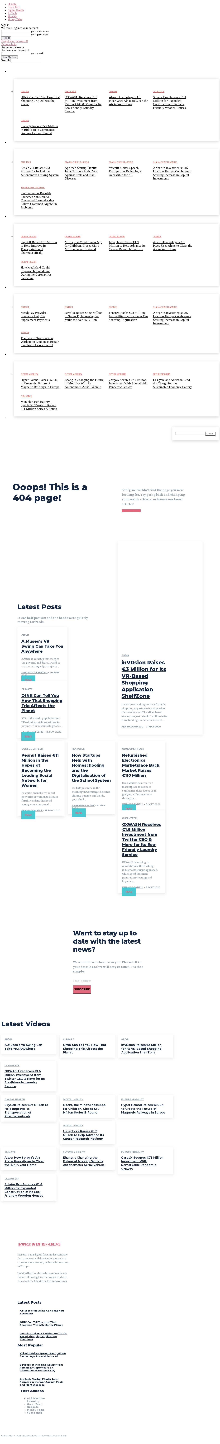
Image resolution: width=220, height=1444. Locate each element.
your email (37, 53)
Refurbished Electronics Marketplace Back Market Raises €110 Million (140, 765)
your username (40, 31)
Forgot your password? (14, 41)
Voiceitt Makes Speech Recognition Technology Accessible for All (43, 1355)
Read (28, 679)
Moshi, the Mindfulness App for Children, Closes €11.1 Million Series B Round (84, 1108)
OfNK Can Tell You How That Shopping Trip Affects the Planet (84, 1048)
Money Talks (15, 19)
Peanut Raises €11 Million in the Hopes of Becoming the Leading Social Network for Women (40, 770)
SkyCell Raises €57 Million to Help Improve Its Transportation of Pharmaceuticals (26, 1110)
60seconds (34, 1412)
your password (40, 34)
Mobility (12, 16)
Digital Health (16, 10)
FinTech (12, 13)
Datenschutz (8, 44)
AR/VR (25, 634)
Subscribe (82, 989)
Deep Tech (14, 7)
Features (78, 748)
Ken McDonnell (132, 726)
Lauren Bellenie (32, 731)
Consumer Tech (32, 748)
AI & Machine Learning (36, 1400)
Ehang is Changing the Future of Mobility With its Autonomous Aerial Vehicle (84, 1161)
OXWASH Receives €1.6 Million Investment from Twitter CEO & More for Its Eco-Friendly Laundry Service (141, 839)
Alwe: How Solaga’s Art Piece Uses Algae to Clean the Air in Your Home (24, 1161)
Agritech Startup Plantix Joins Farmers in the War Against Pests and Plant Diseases (41, 1382)
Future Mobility (132, 1099)
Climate (12, 4)
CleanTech (129, 818)
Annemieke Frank (83, 805)
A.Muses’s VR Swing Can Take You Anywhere (42, 646)
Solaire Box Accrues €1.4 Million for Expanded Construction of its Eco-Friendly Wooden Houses (24, 1190)
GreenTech (34, 1404)
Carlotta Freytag (34, 672)
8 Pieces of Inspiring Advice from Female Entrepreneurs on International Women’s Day (41, 1367)
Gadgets (33, 1407)
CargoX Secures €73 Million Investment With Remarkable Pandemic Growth (142, 1163)
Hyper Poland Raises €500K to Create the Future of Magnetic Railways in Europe (143, 1108)
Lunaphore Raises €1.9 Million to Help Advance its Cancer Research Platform (83, 1135)
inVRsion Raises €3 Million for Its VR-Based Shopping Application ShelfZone (141, 1048)
